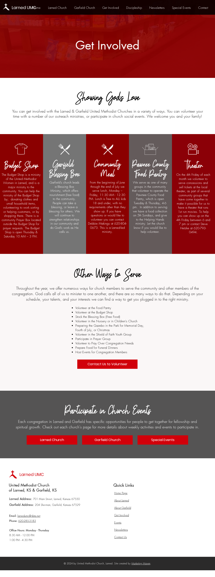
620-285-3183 (27, 521)
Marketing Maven (140, 563)
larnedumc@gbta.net (28, 516)
